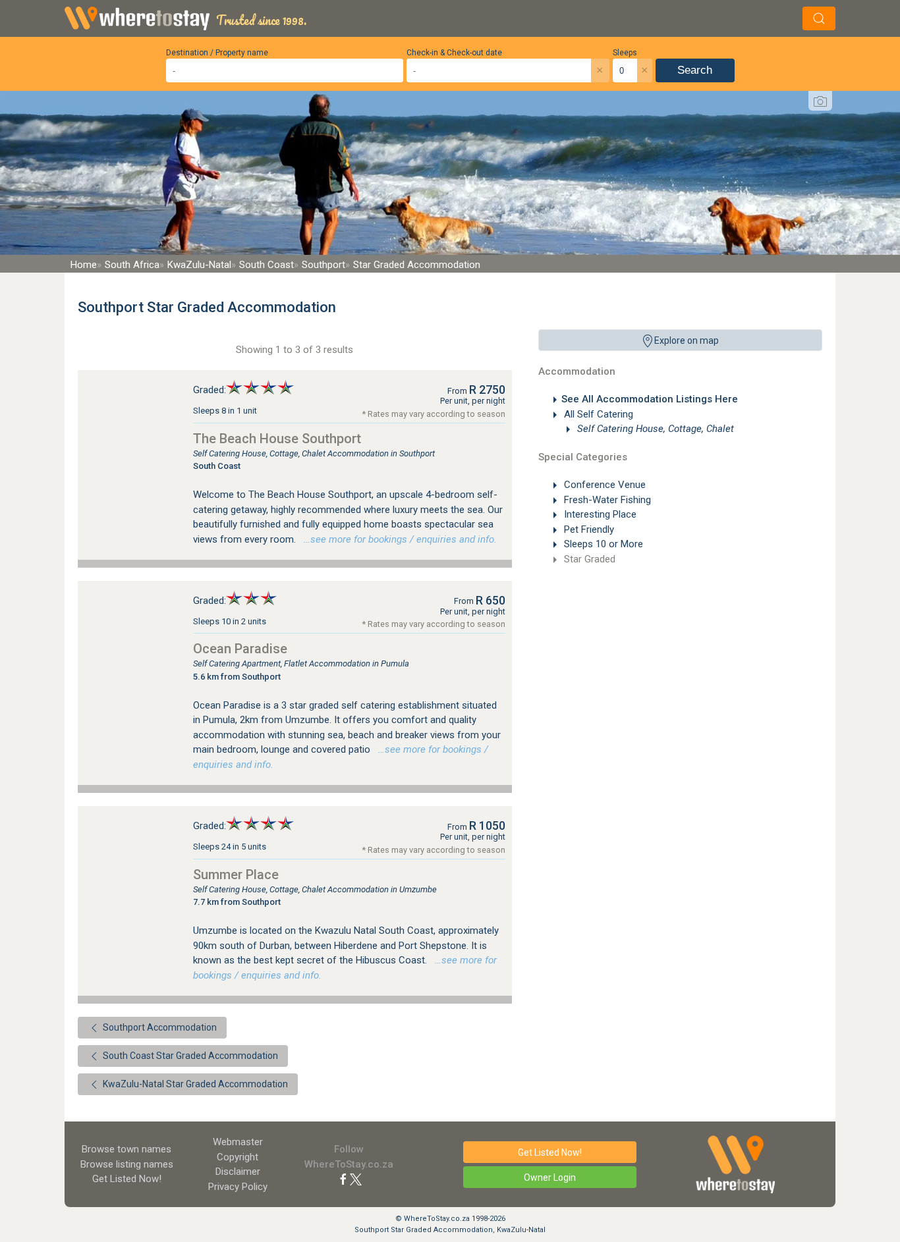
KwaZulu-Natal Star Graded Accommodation (194, 1084)
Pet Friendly (587, 529)
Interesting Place (598, 514)
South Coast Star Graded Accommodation (189, 1055)
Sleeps (625, 52)
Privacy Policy (237, 1187)
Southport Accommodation (159, 1027)
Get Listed (126, 1179)
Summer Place (236, 874)
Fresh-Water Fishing (606, 500)
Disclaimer (237, 1171)
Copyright (237, 1157)
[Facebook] (343, 1179)
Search (694, 70)
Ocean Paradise (240, 649)
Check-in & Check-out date (454, 52)
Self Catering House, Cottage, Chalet (654, 429)
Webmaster (238, 1142)
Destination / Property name (217, 52)
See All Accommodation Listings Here (649, 399)
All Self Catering (597, 414)
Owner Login (550, 1177)
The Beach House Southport (277, 438)
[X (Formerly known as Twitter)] (356, 1179)
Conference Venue (603, 485)
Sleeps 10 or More (602, 544)
